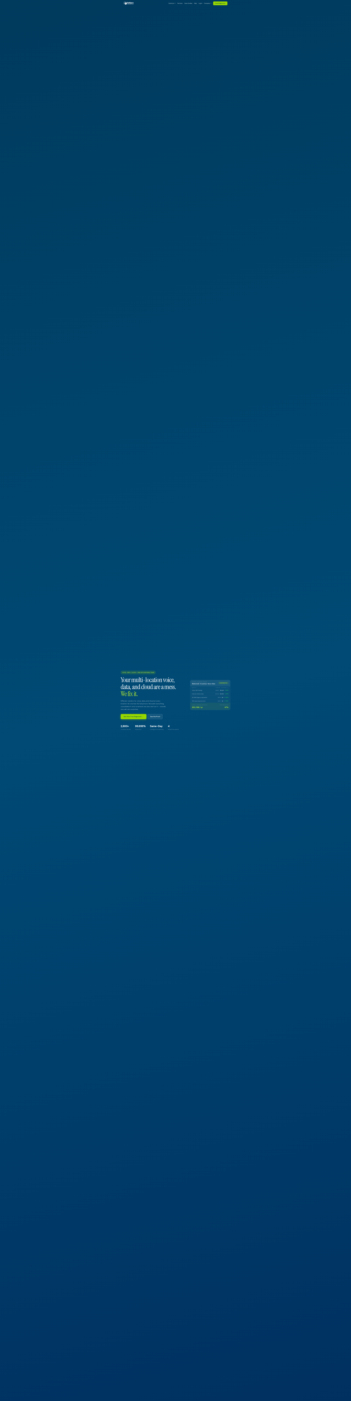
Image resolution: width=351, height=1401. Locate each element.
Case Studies (188, 3)
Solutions (171, 3)
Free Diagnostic (220, 3)
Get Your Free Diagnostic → (134, 717)
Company (207, 3)
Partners (180, 3)
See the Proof (155, 717)
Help (195, 3)
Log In (200, 3)
